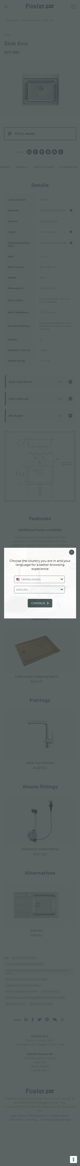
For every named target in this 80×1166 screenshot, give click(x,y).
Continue (38, 603)
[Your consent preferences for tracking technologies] (73, 1159)
